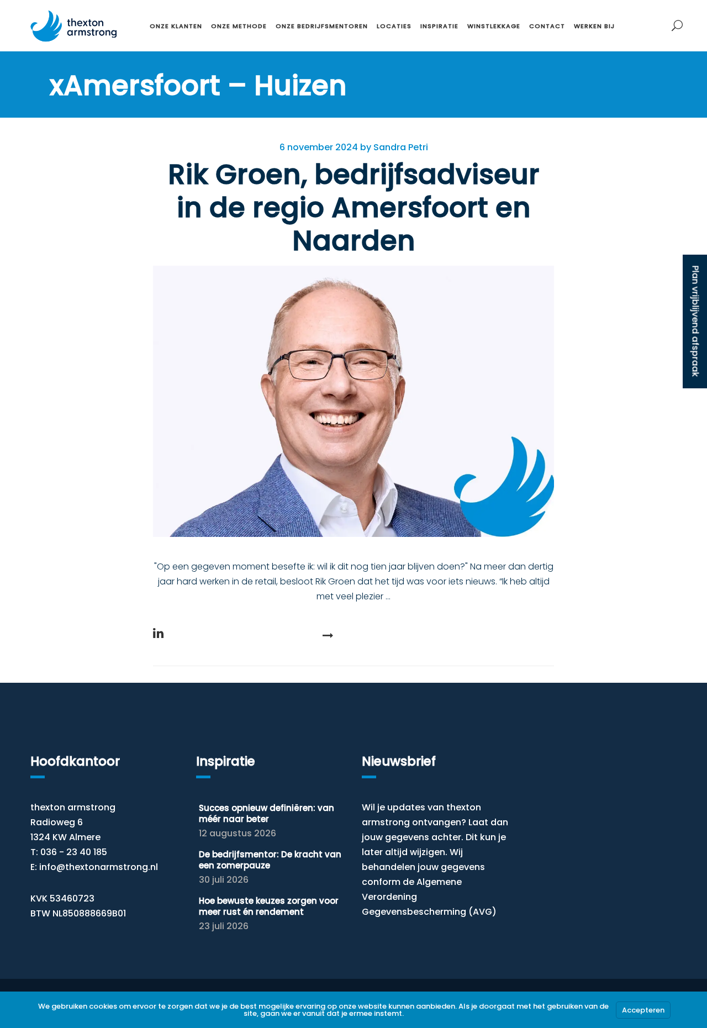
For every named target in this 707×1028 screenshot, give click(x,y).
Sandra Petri (400, 147)
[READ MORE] (353, 635)
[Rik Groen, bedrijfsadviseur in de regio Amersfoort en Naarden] (353, 401)
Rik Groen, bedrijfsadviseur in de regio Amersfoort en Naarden (354, 207)
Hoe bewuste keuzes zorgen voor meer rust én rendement (269, 906)
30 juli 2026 (224, 879)
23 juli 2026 (224, 926)
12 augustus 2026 (237, 833)
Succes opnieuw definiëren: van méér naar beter (266, 813)
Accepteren (643, 1010)
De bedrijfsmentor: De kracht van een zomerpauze (270, 859)
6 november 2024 (318, 147)
